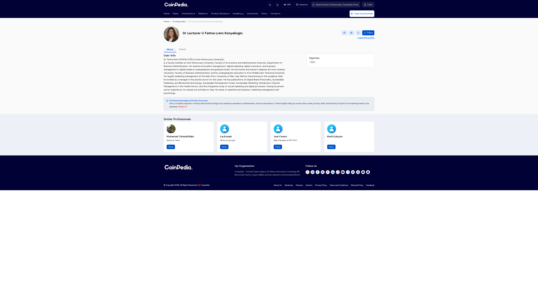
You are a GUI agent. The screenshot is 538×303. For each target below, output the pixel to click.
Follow (370, 33)
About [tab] (170, 49)
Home (167, 13)
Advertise (289, 185)
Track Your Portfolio (363, 13)
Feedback (370, 185)
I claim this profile (366, 38)
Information (187, 13)
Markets (202, 13)
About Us (278, 185)
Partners (299, 185)
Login (369, 4)
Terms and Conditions (339, 185)
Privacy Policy (321, 185)
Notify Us (182, 106)
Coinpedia (205, 185)
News (175, 13)
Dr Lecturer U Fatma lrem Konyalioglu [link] (206, 21)
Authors (309, 185)
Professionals (179, 21)
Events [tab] (182, 49)
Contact (274, 13)
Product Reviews (219, 13)
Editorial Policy (357, 185)
